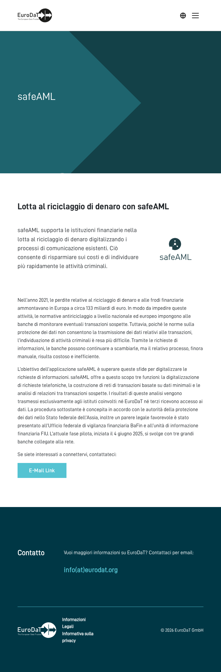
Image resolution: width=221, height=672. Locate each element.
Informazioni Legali (74, 623)
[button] (183, 15)
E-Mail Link (42, 470)
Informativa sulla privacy (78, 637)
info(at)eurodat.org (91, 569)
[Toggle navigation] (195, 15)
